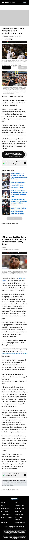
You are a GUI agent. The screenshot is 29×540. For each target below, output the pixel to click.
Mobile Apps (5, 508)
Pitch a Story (5, 511)
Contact (3, 505)
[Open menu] (3, 2)
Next (22, 68)
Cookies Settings (20, 522)
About (3, 502)
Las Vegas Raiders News (12, 223)
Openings (18, 502)
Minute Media (11, 526)
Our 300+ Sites (19, 505)
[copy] (11, 39)
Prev (6, 68)
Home (3, 223)
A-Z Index (4, 522)
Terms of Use (5, 514)
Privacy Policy (19, 511)
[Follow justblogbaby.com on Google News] (25, 163)
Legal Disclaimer (6, 517)
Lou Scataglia (7, 249)
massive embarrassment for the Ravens (14, 353)
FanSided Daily (19, 508)
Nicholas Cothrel (8, 36)
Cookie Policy (19, 514)
